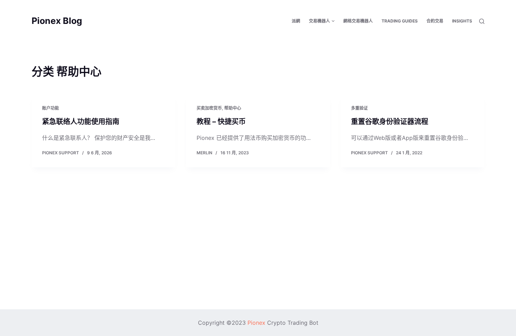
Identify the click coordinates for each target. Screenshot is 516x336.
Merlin (204, 152)
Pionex (256, 322)
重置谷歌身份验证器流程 (389, 121)
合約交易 (434, 21)
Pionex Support (60, 152)
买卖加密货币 (209, 108)
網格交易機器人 (358, 21)
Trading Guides (400, 21)
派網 (296, 21)
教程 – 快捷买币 (221, 121)
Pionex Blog (57, 20)
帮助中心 (232, 108)
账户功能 (50, 108)
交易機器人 (319, 21)
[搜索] (481, 21)
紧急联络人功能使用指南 (80, 121)
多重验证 (359, 108)
